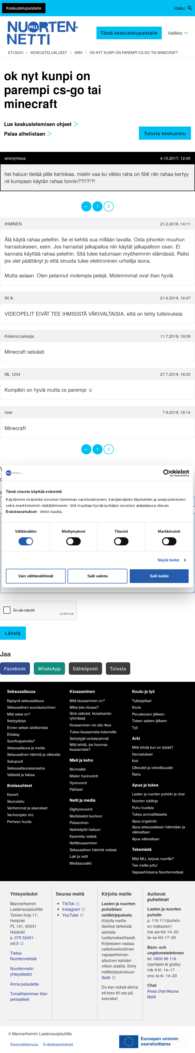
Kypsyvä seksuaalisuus (25, 700)
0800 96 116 (165, 958)
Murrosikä (78, 769)
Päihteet (76, 789)
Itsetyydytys (16, 720)
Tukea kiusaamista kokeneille (93, 731)
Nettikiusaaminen (83, 842)
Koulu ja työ (143, 691)
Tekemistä (142, 849)
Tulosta (118, 668)
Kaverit (12, 794)
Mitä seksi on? (18, 714)
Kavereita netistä (83, 836)
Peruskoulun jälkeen (148, 714)
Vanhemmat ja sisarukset (27, 807)
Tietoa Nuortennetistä (23, 955)
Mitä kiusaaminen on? (87, 700)
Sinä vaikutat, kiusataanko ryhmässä (90, 716)
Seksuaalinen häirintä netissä (93, 849)
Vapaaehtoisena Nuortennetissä (157, 871)
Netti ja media (82, 800)
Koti (135, 760)
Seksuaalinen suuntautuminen (31, 707)
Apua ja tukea (145, 785)
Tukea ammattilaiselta (149, 814)
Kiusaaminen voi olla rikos (90, 724)
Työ (135, 727)
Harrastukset (142, 754)
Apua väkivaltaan (145, 838)
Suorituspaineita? (21, 740)
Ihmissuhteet (19, 785)
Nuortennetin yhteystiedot (22, 971)
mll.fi (14, 943)
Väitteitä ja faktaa (21, 774)
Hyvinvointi (78, 782)
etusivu (15, 52)
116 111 (159, 920)
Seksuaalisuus (21, 691)
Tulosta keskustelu (165, 133)
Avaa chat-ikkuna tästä (162, 994)
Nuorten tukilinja (145, 800)
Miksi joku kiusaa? (84, 707)
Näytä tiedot (168, 560)
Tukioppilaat (141, 700)
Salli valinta (97, 576)
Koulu (136, 707)
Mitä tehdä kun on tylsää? (152, 747)
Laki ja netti (79, 856)
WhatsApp (49, 668)
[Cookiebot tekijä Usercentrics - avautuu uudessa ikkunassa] (167, 473)
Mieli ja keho (81, 760)
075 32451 (24, 937)
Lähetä (13, 633)
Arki (78, 52)
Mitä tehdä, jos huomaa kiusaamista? (88, 747)
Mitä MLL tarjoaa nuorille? (153, 858)
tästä (106, 977)
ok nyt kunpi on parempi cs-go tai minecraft (134, 52)
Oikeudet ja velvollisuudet (152, 767)
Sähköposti (85, 668)
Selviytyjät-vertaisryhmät (89, 738)
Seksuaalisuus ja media (26, 747)
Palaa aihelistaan (25, 133)
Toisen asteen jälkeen (149, 720)
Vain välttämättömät (35, 576)
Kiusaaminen (82, 691)
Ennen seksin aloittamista (27, 727)
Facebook (15, 668)
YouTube (70, 915)
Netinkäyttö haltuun (85, 829)
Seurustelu (15, 801)
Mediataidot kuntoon (86, 815)
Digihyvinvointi (81, 809)
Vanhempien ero (20, 814)
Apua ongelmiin (144, 821)
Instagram (71, 909)
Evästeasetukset (58, 1044)
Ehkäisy (13, 734)
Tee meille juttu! (144, 865)
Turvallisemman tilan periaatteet (28, 996)
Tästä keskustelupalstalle (129, 32)
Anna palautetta (24, 984)
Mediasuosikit (80, 863)
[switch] (73, 541)
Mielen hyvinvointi (84, 775)
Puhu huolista (143, 807)
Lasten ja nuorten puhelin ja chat (158, 793)
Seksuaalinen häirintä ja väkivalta (33, 754)
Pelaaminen (79, 822)
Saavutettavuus (24, 1044)
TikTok (68, 903)
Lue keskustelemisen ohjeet (38, 124)
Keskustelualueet (48, 52)
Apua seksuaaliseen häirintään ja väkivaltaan (158, 829)
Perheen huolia (19, 821)
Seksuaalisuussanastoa (26, 768)
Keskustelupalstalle (23, 8)
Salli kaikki (159, 576)
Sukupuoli (15, 761)
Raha (136, 774)
